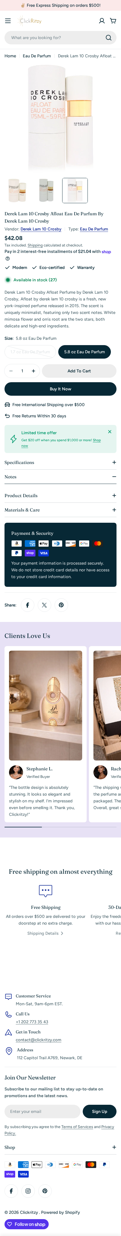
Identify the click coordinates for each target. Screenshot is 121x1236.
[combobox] (60, 37)
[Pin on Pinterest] (61, 605)
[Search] (108, 37)
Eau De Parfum (37, 55)
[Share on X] (44, 605)
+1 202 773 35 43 (32, 1021)
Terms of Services (77, 1126)
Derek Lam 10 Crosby (41, 229)
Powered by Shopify (60, 1212)
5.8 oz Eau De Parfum (84, 351)
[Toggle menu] (8, 20)
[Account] (101, 20)
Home (10, 55)
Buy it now (60, 388)
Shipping (35, 245)
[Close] (109, 431)
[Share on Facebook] (27, 605)
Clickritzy (29, 1212)
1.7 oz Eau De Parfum (30, 354)
